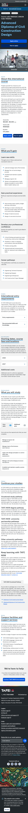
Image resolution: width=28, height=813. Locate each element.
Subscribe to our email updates (11, 737)
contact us (15, 575)
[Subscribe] (25, 741)
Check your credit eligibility (8, 548)
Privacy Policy (16, 755)
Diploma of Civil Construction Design (13, 599)
